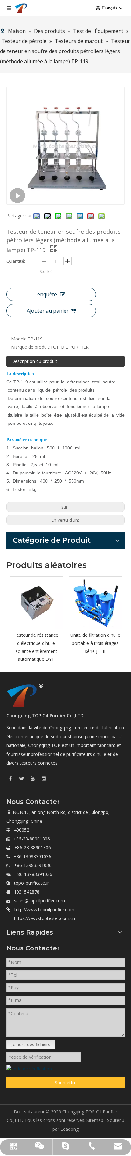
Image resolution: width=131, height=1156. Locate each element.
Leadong (69, 1129)
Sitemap (94, 1120)
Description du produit (34, 361)
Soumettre (66, 1083)
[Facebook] (10, 778)
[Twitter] (21, 778)
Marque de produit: (30, 347)
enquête (47, 294)
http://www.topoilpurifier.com (44, 909)
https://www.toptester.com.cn (44, 918)
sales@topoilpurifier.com (39, 901)
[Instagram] (44, 778)
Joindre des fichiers (30, 1044)
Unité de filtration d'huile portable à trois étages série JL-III (95, 643)
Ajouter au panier (48, 310)
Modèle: (19, 339)
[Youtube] (33, 778)
